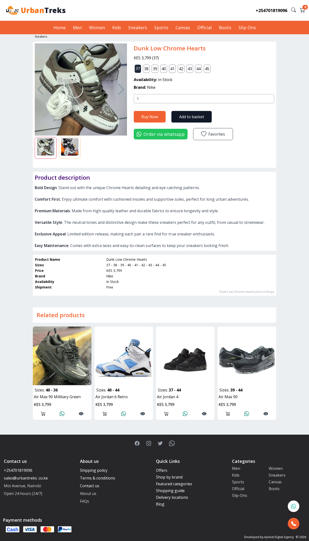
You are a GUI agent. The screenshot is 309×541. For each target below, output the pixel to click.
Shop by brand (169, 477)
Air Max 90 (228, 396)
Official (204, 27)
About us (88, 493)
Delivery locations (172, 497)
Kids (116, 27)
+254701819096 (271, 10)
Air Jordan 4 (167, 396)
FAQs (84, 501)
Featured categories (174, 483)
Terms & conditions (97, 478)
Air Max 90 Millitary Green (57, 396)
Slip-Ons (247, 27)
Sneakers (137, 27)
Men (77, 27)
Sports (161, 27)
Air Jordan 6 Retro (111, 396)
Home (59, 27)
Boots (225, 27)
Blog (160, 504)
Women (97, 27)
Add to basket (191, 116)
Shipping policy (93, 470)
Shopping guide (170, 490)
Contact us (89, 485)
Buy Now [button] (149, 116)
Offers (161, 470)
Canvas (183, 27)
